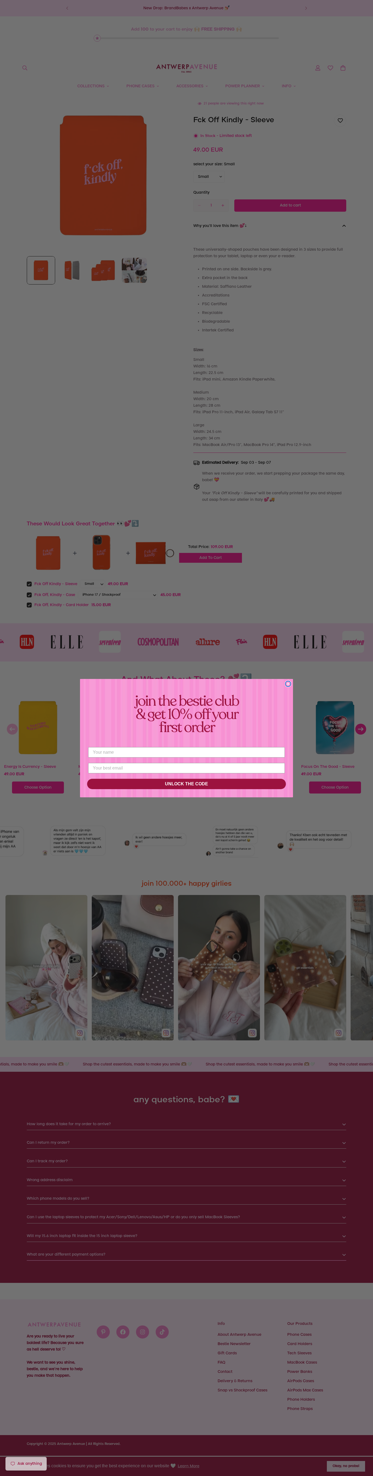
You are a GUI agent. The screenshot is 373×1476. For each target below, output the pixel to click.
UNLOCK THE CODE (186, 784)
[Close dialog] (288, 684)
